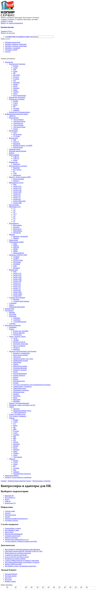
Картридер (17, 175)
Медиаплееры (14, 205)
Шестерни (16, 399)
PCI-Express (17, 134)
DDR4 (15, 249)
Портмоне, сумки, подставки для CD (22, 405)
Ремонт (13, 36)
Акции (7, 517)
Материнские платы (16, 182)
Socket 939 (17, 199)
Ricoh (15, 86)
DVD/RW (16, 264)
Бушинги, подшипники (21, 353)
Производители (10, 515)
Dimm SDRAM (18, 253)
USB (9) (8, 501)
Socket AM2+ (17, 294)
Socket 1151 (17, 186)
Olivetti (15, 442)
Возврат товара (10, 581)
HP (14, 73)
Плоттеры (12, 314)
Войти (3, 23)
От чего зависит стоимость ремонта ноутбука (21, 541)
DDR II (15, 245)
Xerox (15, 93)
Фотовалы (16, 396)
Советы (31, 36)
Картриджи (9, 62)
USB (15, 173)
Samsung (16, 88)
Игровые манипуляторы (17, 151)
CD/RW (16, 258)
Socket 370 (17, 283)
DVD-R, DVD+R (19, 342)
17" (14, 208)
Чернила (12, 459)
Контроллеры (18, 147)
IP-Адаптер (17, 169)
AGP (15, 132)
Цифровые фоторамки (17, 307)
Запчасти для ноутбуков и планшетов (18, 477)
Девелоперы (17, 457)
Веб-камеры (17, 225)
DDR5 (15, 251)
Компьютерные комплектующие (16, 114)
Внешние (16, 268)
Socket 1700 (17, 192)
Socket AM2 (17, 292)
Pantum (15, 84)
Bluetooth (16, 168)
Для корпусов (18, 123)
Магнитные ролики (20, 366)
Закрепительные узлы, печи (23, 359)
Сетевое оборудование (17, 297)
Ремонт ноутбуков (11, 537)
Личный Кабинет (11, 574)
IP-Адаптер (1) (10, 497)
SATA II (16, 142)
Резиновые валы (19, 381)
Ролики (16, 383)
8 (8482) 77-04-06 (7, 21)
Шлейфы (16, 401)
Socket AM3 (17, 296)
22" (14, 216)
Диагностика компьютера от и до (16, 539)
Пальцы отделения (19, 370)
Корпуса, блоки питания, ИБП (20, 177)
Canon (15, 67)
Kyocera (16, 77)
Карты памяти (14, 155)
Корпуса (16, 181)
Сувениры (12, 303)
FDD (15, 266)
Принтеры (12, 316)
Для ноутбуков (18, 125)
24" (14, 218)
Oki (14, 80)
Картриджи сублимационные (19, 112)
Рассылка (8, 579)
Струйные (16, 320)
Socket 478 (17, 194)
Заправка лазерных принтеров (15, 44)
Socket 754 (17, 195)
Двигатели (17, 357)
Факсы (11, 305)
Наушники (17, 232)
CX (14, 423)
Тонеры (11, 418)
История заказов (11, 576)
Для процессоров (19, 127)
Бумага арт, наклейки (20, 331)
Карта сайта (9, 532)
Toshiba (15, 92)
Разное (15, 129)
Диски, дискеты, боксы (17, 336)
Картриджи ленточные (17, 97)
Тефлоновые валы (19, 388)
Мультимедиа (14, 223)
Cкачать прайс (10, 511)
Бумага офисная (19, 333)
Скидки (7, 51)
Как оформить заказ (12, 530)
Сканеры (12, 323)
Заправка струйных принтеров (16, 46)
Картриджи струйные (16, 99)
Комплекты (17, 229)
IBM (14, 429)
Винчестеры (13, 138)
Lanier (15, 433)
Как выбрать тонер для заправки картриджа (20, 566)
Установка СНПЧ (11, 50)
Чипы (15, 397)
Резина (15, 379)
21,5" (15, 214)
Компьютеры (9, 309)
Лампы (15, 364)
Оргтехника (9, 310)
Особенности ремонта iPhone (15, 558)
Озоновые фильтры (20, 368)
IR (14, 171)
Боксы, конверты (19, 346)
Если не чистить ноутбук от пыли (17, 557)
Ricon (15, 448)
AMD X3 (12, 116)
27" (14, 220)
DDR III (16, 247)
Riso (14, 470)
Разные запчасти (19, 375)
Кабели (11, 153)
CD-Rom (16, 257)
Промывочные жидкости (22, 474)
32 (14, 221)
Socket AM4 (17, 203)
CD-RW (16, 340)
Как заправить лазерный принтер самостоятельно (22, 549)
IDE (14, 140)
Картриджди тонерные (17, 64)
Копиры (12, 312)
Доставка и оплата (11, 520)
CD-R (15, 338)
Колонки (16, 227)
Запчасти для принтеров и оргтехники (22, 351)
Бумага (11, 329)
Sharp (15, 90)
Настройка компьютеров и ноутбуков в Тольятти (22, 562)
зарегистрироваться (16, 23)
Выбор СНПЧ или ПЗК (13, 564)
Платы (15, 372)
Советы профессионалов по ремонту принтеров (22, 560)
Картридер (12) (10, 503)
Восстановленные (19, 95)
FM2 (14, 184)
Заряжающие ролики (20, 360)
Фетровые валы (18, 392)
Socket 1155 (17, 188)
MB (14, 436)
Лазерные (16, 318)
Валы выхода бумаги (20, 355)
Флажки (16, 394)
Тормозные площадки (21, 390)
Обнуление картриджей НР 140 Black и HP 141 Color (23, 551)
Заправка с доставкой (12, 48)
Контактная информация (13, 534)
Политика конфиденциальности (16, 518)
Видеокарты (13, 131)
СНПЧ (11, 407)
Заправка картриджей (12, 42)
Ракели (15, 377)
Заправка (19, 36)
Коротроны (17, 362)
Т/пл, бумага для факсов (17, 416)
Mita (14, 438)
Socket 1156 (17, 190)
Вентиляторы (14, 118)
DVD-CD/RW (18, 260)
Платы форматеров (20, 373)
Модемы (16, 299)
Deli (14, 69)
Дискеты (16, 347)
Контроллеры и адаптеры (18, 166)
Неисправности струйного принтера (18, 553)
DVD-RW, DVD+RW (20, 344)
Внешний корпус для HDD (22, 145)
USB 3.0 (16, 158)
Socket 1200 (17, 279)
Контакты (25, 36)
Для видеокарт (18, 119)
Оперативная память (16, 242)
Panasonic (16, 82)
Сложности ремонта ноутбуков (16, 555)
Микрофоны (17, 231)
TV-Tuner (16, 136)
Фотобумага (17, 334)
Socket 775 (17, 197)
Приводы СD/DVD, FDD (18, 255)
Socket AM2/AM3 (19, 201)
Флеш (15, 160)
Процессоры (13, 270)
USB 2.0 (16, 156)
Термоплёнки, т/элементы (22, 386)
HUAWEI (16, 75)
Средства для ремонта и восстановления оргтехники (32, 385)
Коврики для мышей (20, 236)
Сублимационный (19, 321)
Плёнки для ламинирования (19, 403)
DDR (15, 244)
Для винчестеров (19, 121)
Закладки (8, 578)
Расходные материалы (13, 325)
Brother (15, 66)
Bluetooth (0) (9, 496)
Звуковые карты (14, 149)
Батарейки (12, 327)
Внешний (16, 144)
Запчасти (16, 409)
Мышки (12, 234)
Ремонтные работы (11, 475)
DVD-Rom (17, 262)
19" (14, 210)
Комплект (16, 164)
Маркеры (16, 349)
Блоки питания (18, 179)
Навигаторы (13, 240)
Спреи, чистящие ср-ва (17, 414)
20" (14, 212)
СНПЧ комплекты (19, 412)
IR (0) (7, 499)
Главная (8, 36)
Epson (15, 71)
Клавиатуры (13, 162)
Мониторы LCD (15, 207)
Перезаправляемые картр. (22, 410)
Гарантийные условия (13, 528)
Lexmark (16, 79)
